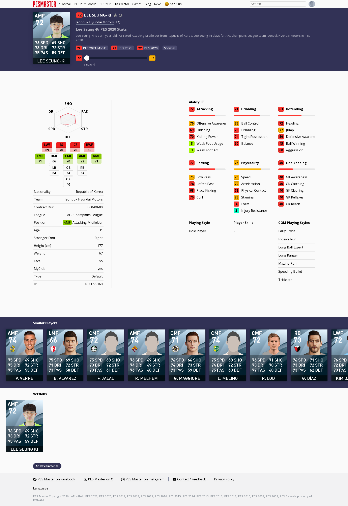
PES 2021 (105, 4)
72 (79, 58)
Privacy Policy (224, 479)
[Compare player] (120, 15)
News (158, 4)
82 (152, 58)
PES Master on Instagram (145, 479)
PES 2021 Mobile (85, 4)
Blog (148, 4)
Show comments (47, 466)
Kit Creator (122, 4)
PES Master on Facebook (56, 479)
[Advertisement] (174, 86)
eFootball (65, 4)
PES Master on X (100, 479)
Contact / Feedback (191, 479)
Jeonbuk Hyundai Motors (95, 22)
